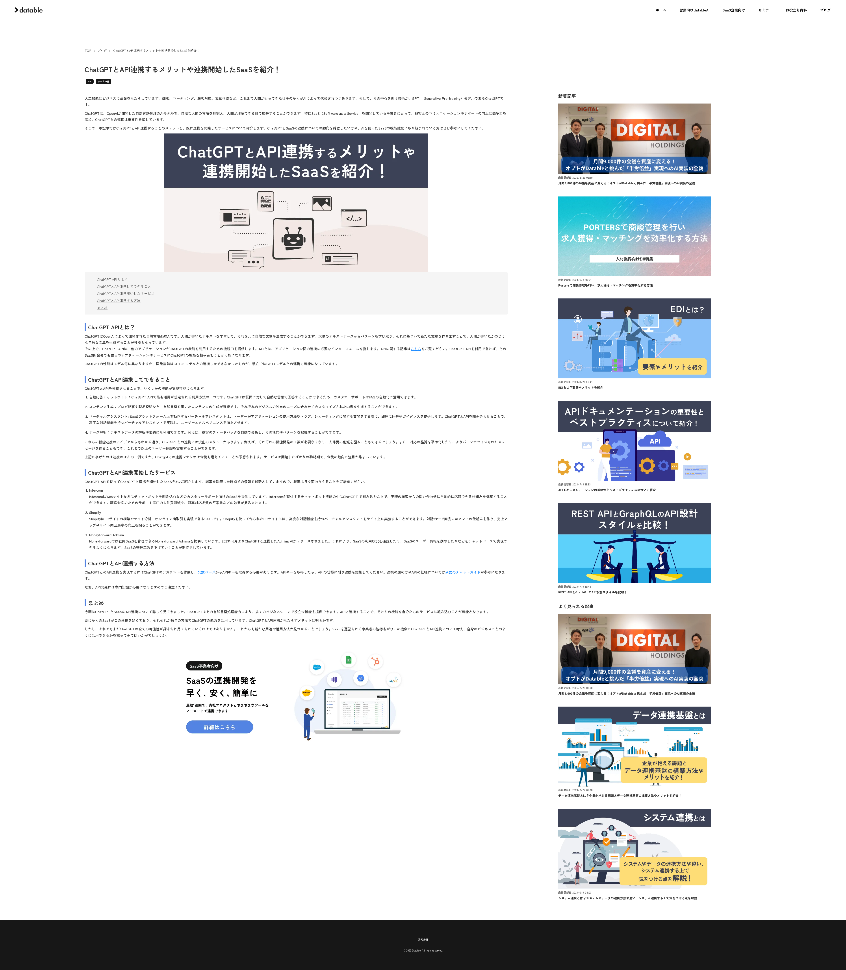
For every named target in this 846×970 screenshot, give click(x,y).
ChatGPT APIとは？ (112, 279)
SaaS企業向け (734, 10)
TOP (88, 50)
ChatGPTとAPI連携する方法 (119, 300)
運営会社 (423, 939)
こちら (416, 348)
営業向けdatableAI (694, 10)
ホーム (661, 10)
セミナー (765, 10)
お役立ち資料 (796, 10)
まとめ (102, 307)
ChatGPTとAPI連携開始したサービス (126, 293)
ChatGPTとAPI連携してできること (124, 286)
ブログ (825, 10)
